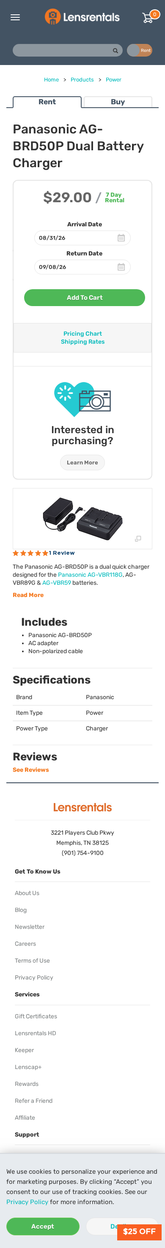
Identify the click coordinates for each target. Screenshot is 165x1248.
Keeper (24, 1050)
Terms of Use (32, 960)
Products (82, 79)
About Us (27, 893)
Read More (28, 595)
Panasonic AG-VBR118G (90, 574)
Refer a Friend (33, 1100)
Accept (42, 1226)
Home (51, 79)
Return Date (84, 253)
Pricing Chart (82, 333)
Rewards (26, 1084)
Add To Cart (85, 297)
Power (113, 79)
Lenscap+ (28, 1067)
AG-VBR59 (56, 582)
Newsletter (29, 927)
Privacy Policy (27, 1202)
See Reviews (31, 769)
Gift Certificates (36, 1016)
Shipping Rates (82, 341)
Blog (21, 910)
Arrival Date (84, 224)
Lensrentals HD (35, 1033)
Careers (25, 943)
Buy (118, 102)
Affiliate (25, 1117)
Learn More (82, 462)
